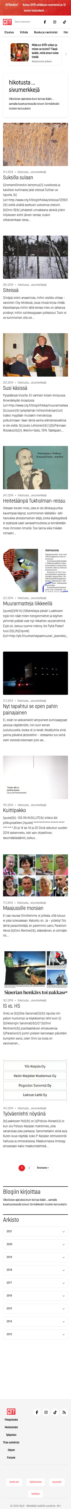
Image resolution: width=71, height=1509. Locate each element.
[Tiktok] (64, 22)
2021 (9, 1231)
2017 (9, 1282)
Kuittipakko (14, 810)
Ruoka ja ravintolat (46, 32)
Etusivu (9, 32)
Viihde (24, 32)
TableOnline (36, 1482)
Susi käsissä (15, 388)
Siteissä (11, 290)
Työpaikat (11, 1435)
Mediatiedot (11, 1427)
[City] (11, 1412)
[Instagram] (54, 22)
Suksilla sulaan (18, 177)
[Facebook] (44, 22)
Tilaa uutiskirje (11, 1442)
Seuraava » (43, 1167)
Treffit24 (35, 1494)
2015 (9, 1308)
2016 (9, 1295)
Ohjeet (11, 1450)
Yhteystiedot (11, 1419)
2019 (9, 1257)
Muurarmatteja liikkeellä (27, 603)
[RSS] (64, 1412)
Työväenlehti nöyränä (24, 1114)
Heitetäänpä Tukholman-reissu (34, 501)
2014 (9, 1321)
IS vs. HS (11, 1006)
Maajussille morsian (23, 908)
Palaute (11, 1457)
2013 (9, 1334)
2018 (9, 1269)
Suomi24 (57, 1482)
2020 (9, 1244)
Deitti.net (14, 1482)
